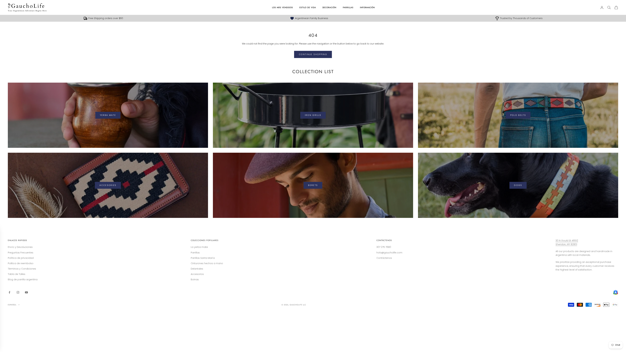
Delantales (197, 268)
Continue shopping (313, 54)
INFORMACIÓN (367, 7)
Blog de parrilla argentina (22, 279)
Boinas (195, 279)
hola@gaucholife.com (389, 252)
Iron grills (313, 115)
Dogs (518, 185)
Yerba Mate (108, 115)
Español (12, 304)
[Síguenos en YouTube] (26, 292)
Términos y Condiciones (22, 268)
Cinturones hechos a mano (207, 263)
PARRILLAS (348, 7)
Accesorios (197, 274)
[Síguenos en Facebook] (9, 292)
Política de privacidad (21, 258)
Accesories (107, 185)
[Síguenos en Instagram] (18, 292)
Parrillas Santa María (203, 258)
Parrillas (195, 252)
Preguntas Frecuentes (20, 252)
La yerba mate (199, 247)
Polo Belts (518, 115)
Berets (313, 185)
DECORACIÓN (329, 7)
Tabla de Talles (16, 274)
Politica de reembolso (20, 263)
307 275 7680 (383, 247)
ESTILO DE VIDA (307, 7)
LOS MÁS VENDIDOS (282, 7)
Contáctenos (384, 258)
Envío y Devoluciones (20, 247)
